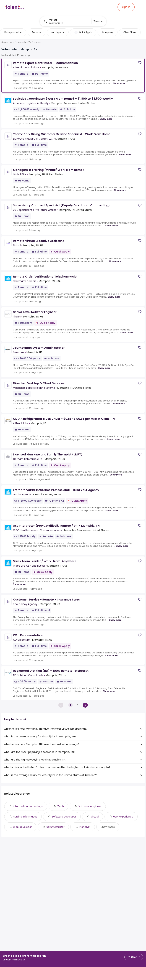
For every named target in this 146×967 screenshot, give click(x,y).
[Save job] (140, 62)
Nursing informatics (25, 816)
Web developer (22, 827)
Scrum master (55, 827)
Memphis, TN (24, 42)
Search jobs (7, 42)
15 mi (96, 21)
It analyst (84, 827)
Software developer (64, 816)
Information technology (28, 806)
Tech (60, 806)
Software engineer (89, 806)
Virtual (95, 816)
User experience (123, 816)
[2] (85, 705)
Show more (119, 83)
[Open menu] (139, 7)
